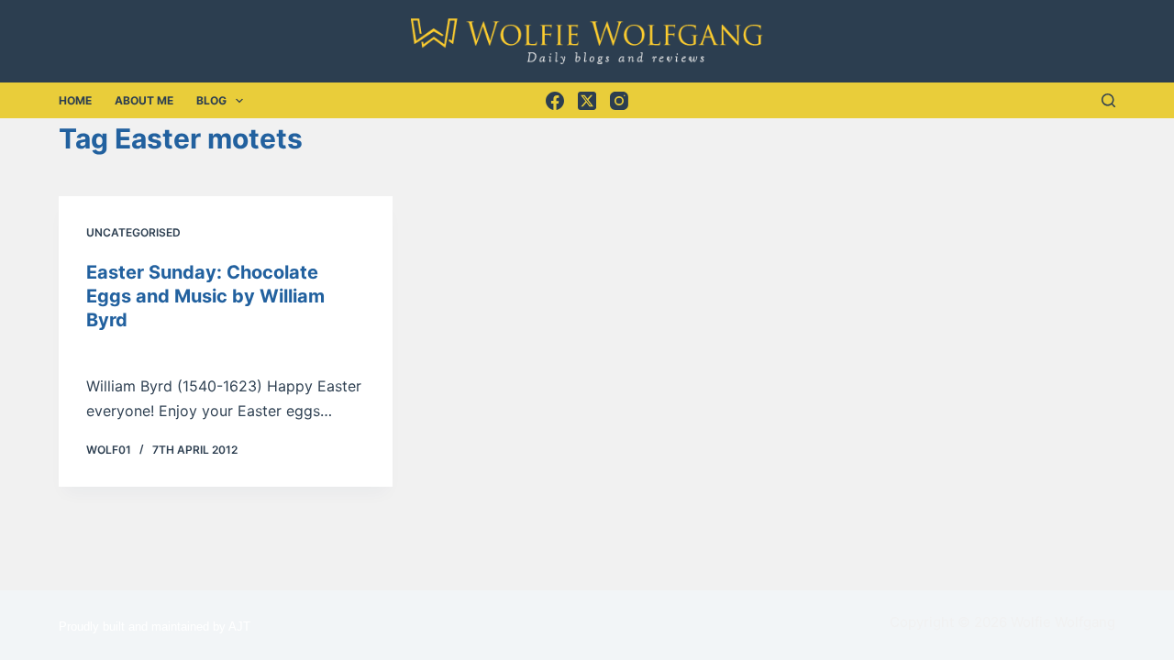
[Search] (1108, 100)
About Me (144, 100)
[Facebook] (555, 101)
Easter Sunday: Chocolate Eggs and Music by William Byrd (205, 296)
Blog (211, 100)
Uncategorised (133, 232)
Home (75, 100)
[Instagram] (619, 101)
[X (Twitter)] (587, 101)
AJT (239, 626)
